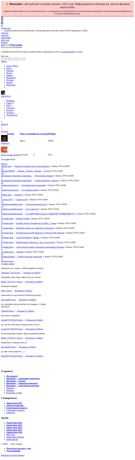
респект (4, 131)
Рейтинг (52, 134)
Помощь (10, 390)
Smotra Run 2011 (14, 430)
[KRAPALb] (3, 94)
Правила (10, 388)
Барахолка (10, 85)
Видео (9, 73)
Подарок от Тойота (31, 273)
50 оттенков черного (44, 176)
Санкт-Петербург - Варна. (28, 237)
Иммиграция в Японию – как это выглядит (35, 242)
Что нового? (12, 376)
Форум (9, 82)
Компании (11, 78)
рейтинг (4, 124)
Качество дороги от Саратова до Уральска (35, 228)
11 (2, 202)
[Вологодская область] (4, 152)
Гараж (9, 103)
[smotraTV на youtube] (2, 18)
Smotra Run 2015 (14, 403)
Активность (11, 115)
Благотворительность (16, 408)
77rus (12, 273)
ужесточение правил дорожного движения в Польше (40, 247)
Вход (3, 45)
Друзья (9, 110)
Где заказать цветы (30, 190)
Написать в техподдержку (13, 455)
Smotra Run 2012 (14, 427)
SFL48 (14, 320)
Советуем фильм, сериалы (47, 180)
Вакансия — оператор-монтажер (22, 383)
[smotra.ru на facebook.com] (2, 23)
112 (2, 173)
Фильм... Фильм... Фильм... (30, 171)
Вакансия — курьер (15, 381)
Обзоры (9, 70)
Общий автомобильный (12, 204)
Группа (10, 134)
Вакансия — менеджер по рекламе (22, 386)
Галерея (9, 108)
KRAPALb (6, 96)
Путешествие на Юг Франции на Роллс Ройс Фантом (40, 233)
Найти (4, 61)
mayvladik (5, 300)
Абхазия (19, 252)
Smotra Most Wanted (15, 437)
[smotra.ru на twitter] (2, 26)
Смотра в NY (22, 199)
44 (2, 183)
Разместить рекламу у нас (18, 448)
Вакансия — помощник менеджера (23, 378)
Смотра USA (7, 199)
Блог (8, 105)
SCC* (13, 282)
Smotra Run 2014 (14, 423)
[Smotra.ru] (4, 141)
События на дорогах (15, 410)
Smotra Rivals (12, 439)
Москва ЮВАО (8, 171)
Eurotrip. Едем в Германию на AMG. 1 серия (36, 223)
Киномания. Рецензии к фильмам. (16, 176)
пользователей (67, 52)
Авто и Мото (12, 66)
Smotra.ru (5, 143)
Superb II (19, 195)
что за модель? (32, 209)
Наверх (4, 42)
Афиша (9, 75)
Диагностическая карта (36, 204)
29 (2, 254)
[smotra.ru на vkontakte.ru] (2, 20)
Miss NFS (10, 435)
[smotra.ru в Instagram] (6, 28)
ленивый (5, 273)
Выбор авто (6, 166)
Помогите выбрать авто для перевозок (32, 166)
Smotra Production (14, 405)
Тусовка (10, 80)
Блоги (9, 68)
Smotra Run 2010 (14, 432)
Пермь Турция (22, 218)
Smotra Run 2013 (14, 425)
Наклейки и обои (14, 393)
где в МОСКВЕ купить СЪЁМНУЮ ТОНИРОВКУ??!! (50, 214)
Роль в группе (26, 134)
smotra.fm (10, 413)
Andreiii (4, 311)
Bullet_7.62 (6, 282)
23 (2, 169)
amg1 (3, 291)
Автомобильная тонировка (34, 185)
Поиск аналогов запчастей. (30, 256)
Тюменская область (9, 185)
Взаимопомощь (8, 256)
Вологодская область (10, 155)
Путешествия (7, 218)
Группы (9, 112)
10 (2, 207)
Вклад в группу (40, 134)
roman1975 (6, 320)
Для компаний (13, 451)
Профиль (10, 101)
